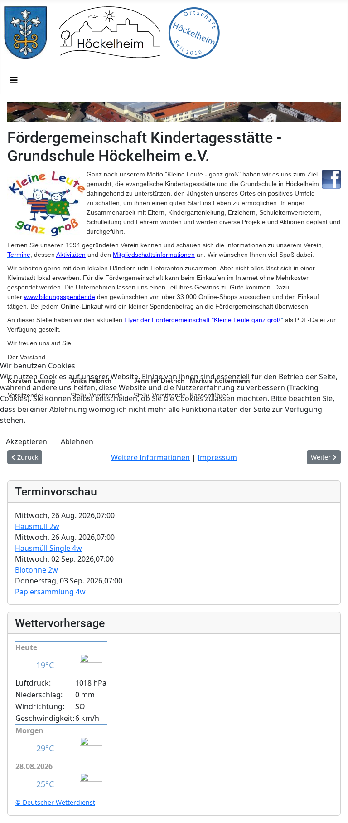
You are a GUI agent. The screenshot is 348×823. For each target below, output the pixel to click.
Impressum (217, 457)
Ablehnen (77, 441)
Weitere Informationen (150, 457)
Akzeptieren (26, 441)
